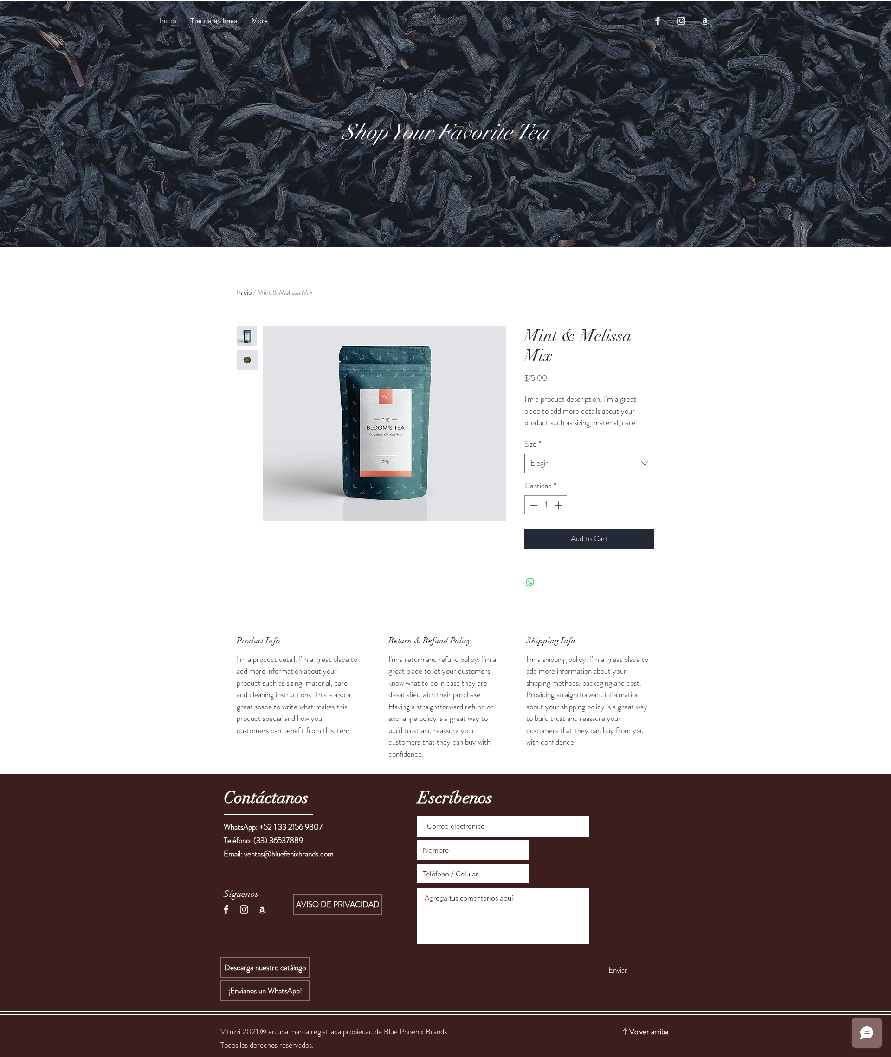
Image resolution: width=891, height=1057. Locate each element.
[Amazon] (704, 20)
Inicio (244, 292)
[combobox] (589, 463)
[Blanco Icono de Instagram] (244, 909)
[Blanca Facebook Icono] (226, 909)
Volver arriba (648, 1031)
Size (532, 444)
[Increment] (559, 505)
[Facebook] (657, 20)
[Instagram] (681, 20)
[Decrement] (533, 505)
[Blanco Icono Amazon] (262, 909)
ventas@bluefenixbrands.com (289, 853)
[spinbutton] (546, 505)
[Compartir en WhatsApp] (530, 582)
